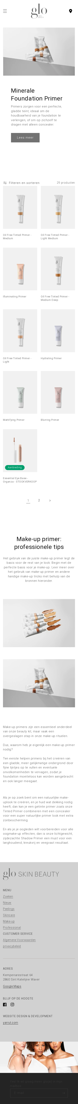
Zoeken (8, 896)
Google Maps (12, 986)
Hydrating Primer (51, 358)
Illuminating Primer (14, 296)
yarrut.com (10, 1022)
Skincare (9, 915)
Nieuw (7, 902)
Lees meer (25, 137)
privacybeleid (12, 946)
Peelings (9, 908)
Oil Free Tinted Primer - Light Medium (55, 236)
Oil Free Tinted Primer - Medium (17, 236)
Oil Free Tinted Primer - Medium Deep (55, 298)
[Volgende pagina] (49, 500)
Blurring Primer (50, 419)
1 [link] (28, 500)
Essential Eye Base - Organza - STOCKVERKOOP (20, 480)
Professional (12, 927)
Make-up (9, 921)
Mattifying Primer (13, 419)
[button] (5, 11)
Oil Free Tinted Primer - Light (17, 360)
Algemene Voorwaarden (19, 940)
